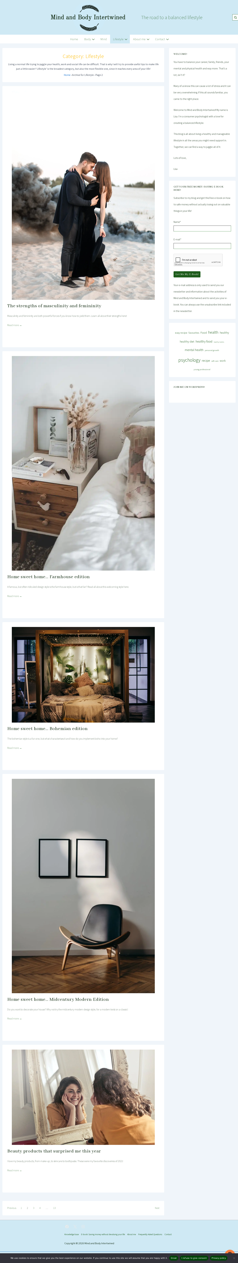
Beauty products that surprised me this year (54, 1151)
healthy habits (219, 342)
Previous (11, 1208)
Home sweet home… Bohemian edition (47, 729)
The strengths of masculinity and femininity (54, 306)
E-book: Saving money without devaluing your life (103, 1234)
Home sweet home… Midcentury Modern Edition (58, 999)
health (213, 332)
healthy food (204, 341)
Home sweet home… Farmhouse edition (48, 577)
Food (203, 332)
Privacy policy (219, 1258)
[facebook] (67, 1226)
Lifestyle (118, 39)
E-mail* (177, 239)
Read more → (14, 325)
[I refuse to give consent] (234, 1258)
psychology (189, 360)
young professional (202, 369)
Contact (160, 39)
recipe (206, 360)
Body (87, 39)
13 (54, 1208)
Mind (103, 39)
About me (139, 39)
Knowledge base (71, 1234)
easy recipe (181, 332)
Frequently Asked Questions (150, 1234)
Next (157, 1208)
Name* (177, 222)
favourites (194, 332)
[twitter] (75, 1226)
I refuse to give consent (194, 1258)
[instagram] (83, 1226)
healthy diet (187, 341)
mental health (194, 350)
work (223, 361)
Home (74, 39)
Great (174, 1258)
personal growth (212, 350)
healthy (224, 332)
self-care (214, 361)
